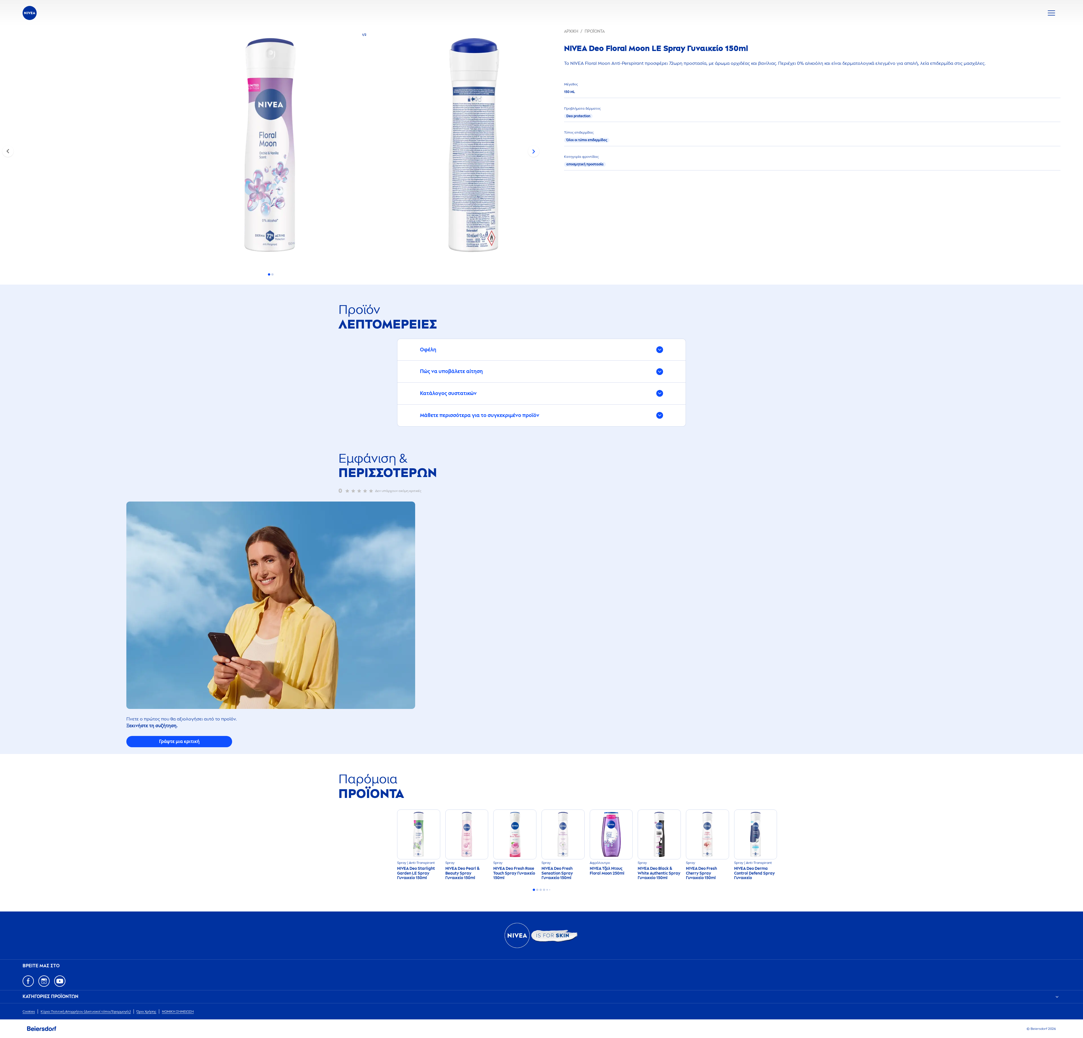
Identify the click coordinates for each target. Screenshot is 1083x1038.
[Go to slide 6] (549, 889)
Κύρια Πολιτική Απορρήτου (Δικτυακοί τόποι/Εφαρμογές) (86, 1011)
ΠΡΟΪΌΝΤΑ (595, 31)
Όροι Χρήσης (146, 1011)
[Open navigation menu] (1051, 13)
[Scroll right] (533, 151)
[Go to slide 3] (541, 890)
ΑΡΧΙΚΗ (571, 31)
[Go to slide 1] (269, 274)
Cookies (29, 1011)
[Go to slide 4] (544, 890)
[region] (271, 147)
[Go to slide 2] (272, 274)
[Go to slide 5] (547, 890)
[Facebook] (28, 981)
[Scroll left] (8, 151)
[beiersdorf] (41, 1028)
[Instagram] (44, 981)
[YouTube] (59, 981)
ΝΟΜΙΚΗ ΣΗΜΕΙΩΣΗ (178, 1011)
